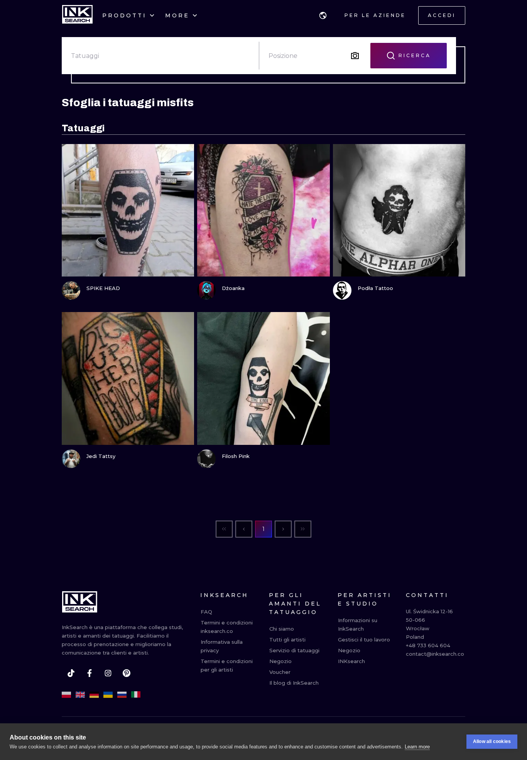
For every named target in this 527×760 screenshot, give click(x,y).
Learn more (417, 747)
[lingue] (323, 15)
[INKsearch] (77, 15)
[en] (80, 695)
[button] (323, 15)
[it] (135, 695)
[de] (94, 695)
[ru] (122, 695)
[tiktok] (71, 673)
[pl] (66, 695)
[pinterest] (126, 673)
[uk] (108, 695)
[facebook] (89, 673)
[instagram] (108, 673)
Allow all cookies (492, 741)
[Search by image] (355, 55)
